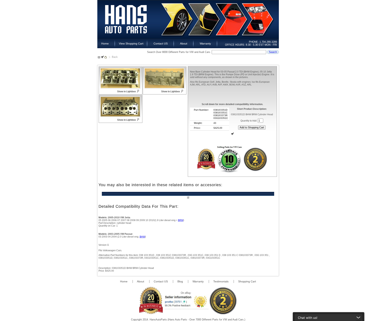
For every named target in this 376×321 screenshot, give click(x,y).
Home (106, 43)
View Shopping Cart (131, 43)
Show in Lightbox (126, 91)
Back (115, 56)
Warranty (205, 43)
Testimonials (221, 281)
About (184, 43)
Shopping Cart (247, 281)
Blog (180, 281)
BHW (142, 236)
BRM (180, 220)
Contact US (160, 43)
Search (273, 52)
